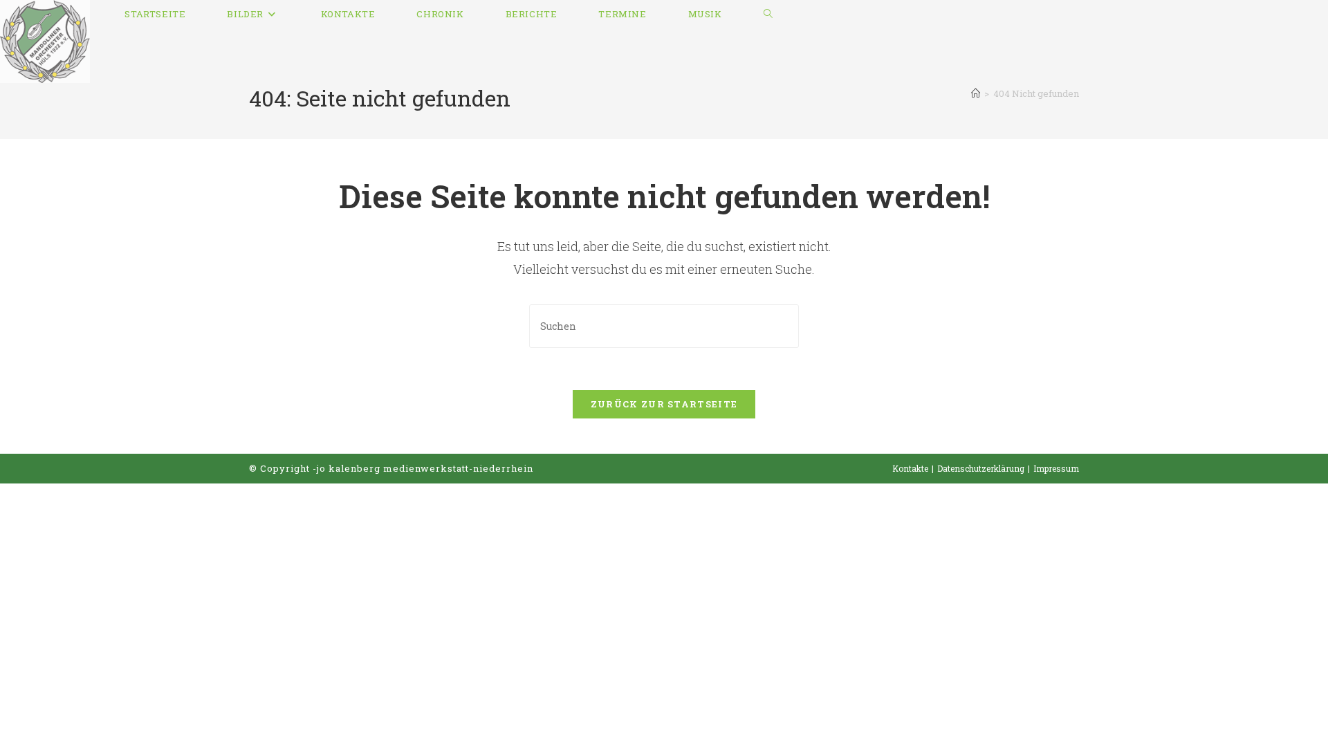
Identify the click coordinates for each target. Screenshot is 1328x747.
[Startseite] (975, 93)
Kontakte (910, 468)
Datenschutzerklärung (980, 468)
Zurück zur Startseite (664, 404)
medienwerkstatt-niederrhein (458, 468)
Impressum (1056, 468)
